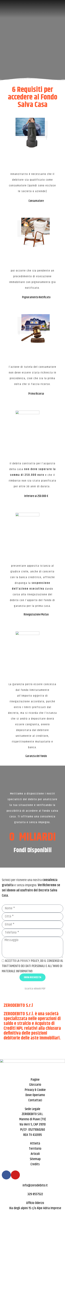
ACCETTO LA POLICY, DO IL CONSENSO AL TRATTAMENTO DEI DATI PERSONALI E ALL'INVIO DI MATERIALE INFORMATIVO (32, 966)
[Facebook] (6, 1174)
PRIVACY (25, 960)
